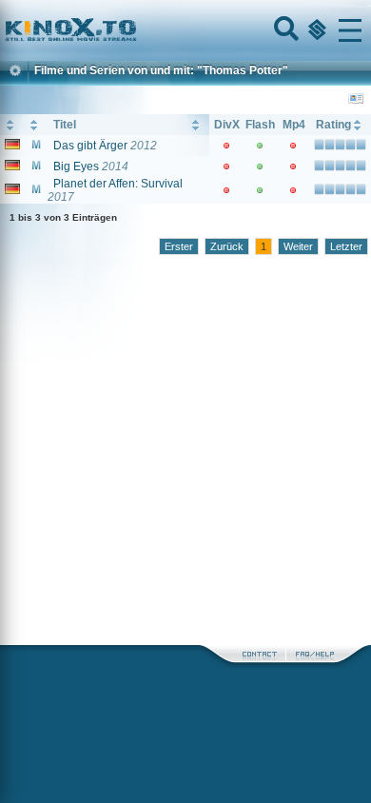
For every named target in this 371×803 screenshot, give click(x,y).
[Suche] (284, 30)
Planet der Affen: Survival (118, 183)
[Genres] (314, 30)
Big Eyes (76, 166)
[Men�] (350, 30)
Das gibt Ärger (90, 145)
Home (135, 30)
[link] (185, 30)
